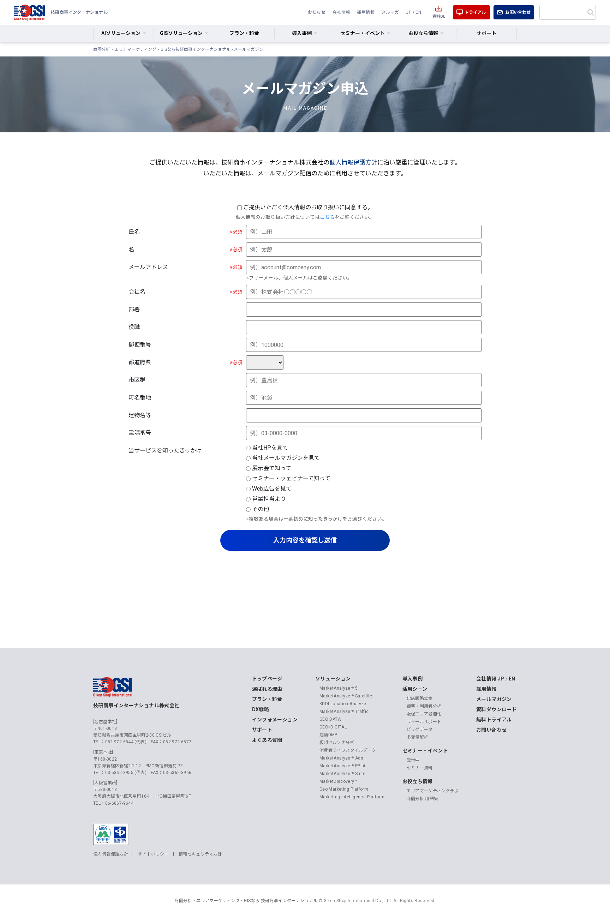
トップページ (267, 679)
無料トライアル (494, 719)
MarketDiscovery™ (338, 781)
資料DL (438, 16)
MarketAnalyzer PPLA (342, 765)
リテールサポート (424, 721)
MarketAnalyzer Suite (342, 773)
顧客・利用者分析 (424, 706)
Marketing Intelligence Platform (352, 796)
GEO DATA (330, 719)
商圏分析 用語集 (422, 798)
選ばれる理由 (267, 689)
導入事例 (412, 679)
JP (408, 12)
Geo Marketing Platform (343, 789)
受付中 (413, 760)
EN (418, 12)
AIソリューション (120, 33)
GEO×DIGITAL (333, 727)
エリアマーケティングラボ (433, 790)
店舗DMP (328, 734)
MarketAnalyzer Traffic (344, 711)
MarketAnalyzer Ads (341, 758)
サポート (486, 33)
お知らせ (316, 12)
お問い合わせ (518, 12)
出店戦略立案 (420, 698)
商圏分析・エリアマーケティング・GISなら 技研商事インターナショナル (245, 900)
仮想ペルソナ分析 (336, 742)
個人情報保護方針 (353, 162)
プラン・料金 (244, 33)
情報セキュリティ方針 (200, 854)
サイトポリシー (153, 854)
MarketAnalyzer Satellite (345, 696)
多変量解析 (418, 737)
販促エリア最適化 (424, 714)
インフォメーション (275, 719)
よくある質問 (267, 740)
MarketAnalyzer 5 (338, 688)
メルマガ (390, 12)
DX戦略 (260, 709)
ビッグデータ (420, 729)
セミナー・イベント (425, 751)
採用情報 (366, 12)
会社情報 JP (490, 679)
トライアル (475, 12)
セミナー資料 (420, 768)
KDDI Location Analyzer (343, 703)
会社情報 (341, 12)
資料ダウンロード (496, 709)
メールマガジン (494, 699)
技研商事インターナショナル (29, 12)
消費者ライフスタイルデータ (347, 750)
